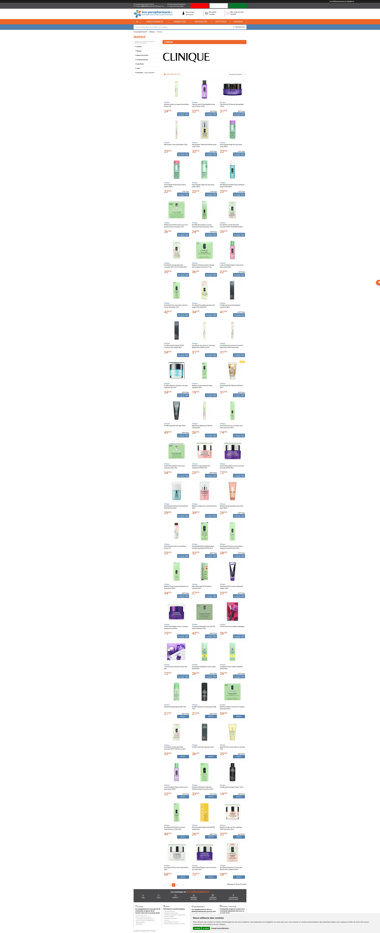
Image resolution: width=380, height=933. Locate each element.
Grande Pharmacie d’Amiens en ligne (174, 924)
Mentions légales (169, 916)
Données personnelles (170, 918)
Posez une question (172, 74)
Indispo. (183, 716)
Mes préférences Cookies (171, 922)
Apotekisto (144, 931)
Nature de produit (142, 55)
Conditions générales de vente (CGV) (174, 915)
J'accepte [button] (197, 928)
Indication (145, 73)
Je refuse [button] (206, 928)
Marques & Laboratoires (171, 913)
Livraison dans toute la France (144, 4)
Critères (139, 47)
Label (138, 68)
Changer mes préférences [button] (220, 928)
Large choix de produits (176, 6)
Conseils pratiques (169, 911)
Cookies (166, 920)
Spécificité (140, 64)
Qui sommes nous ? (141, 915)
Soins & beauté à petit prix (177, 4)
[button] (155, 21)
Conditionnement (142, 60)
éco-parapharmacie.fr (140, 32)
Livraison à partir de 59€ (149, 6)
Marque (152, 32)
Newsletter (139, 924)
